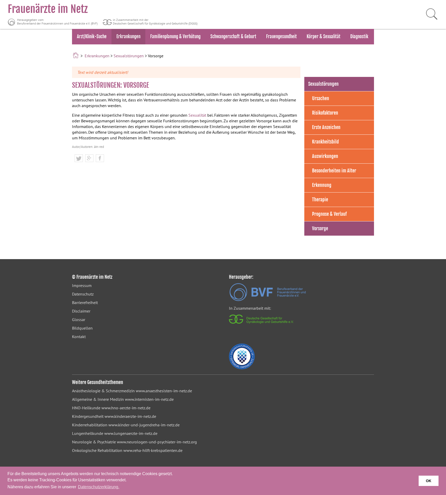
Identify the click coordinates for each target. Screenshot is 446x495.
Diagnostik (359, 36)
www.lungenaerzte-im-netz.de (130, 433)
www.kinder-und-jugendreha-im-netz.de (144, 424)
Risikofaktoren (325, 113)
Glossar (78, 319)
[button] (79, 158)
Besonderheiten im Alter (334, 170)
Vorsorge (320, 228)
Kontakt (79, 336)
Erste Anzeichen (326, 127)
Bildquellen (82, 328)
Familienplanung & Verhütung (175, 36)
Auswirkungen (325, 156)
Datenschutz (83, 294)
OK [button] (428, 481)
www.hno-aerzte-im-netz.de (125, 407)
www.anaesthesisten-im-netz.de (164, 390)
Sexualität (197, 115)
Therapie (320, 199)
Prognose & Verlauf (329, 214)
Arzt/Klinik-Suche (92, 36)
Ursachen (320, 98)
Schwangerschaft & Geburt (233, 36)
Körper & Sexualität (323, 36)
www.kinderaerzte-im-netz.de (130, 416)
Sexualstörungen (129, 55)
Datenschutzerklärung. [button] (98, 487)
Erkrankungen (128, 36)
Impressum (82, 285)
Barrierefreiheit (85, 302)
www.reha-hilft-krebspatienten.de (152, 450)
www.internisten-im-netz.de (149, 399)
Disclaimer (81, 311)
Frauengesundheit (281, 36)
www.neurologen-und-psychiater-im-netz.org (157, 441)
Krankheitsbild (325, 142)
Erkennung (321, 185)
